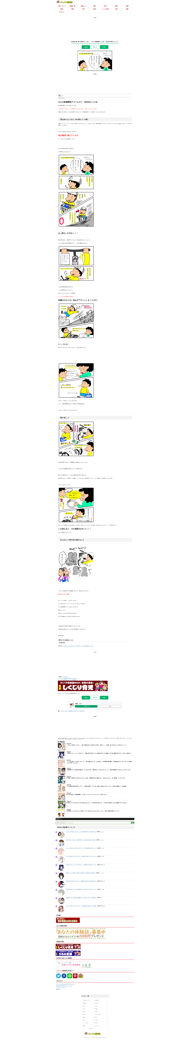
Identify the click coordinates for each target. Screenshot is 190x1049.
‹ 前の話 (86, 47)
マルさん (65, 676)
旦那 (116, 9)
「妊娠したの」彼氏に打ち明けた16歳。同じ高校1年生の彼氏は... (80, 873)
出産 (83, 1008)
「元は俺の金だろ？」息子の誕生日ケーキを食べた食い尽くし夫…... (81, 889)
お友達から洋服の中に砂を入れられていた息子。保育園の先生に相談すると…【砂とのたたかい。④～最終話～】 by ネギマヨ (95, 778)
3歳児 (72, 9)
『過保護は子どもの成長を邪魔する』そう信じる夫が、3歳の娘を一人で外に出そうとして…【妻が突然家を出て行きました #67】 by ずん (98, 769)
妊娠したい (83, 6)
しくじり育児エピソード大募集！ (68, 680)
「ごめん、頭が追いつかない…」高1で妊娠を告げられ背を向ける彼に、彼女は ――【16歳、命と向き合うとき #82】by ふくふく (96, 745)
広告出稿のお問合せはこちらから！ (64, 985)
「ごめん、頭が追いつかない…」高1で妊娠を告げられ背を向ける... (80, 831)
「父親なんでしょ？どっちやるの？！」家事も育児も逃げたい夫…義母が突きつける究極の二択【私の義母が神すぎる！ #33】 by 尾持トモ (98, 753)
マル (62, 95)
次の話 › (104, 47)
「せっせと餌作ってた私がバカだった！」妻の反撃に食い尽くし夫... (81, 848)
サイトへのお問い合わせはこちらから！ (65, 984)
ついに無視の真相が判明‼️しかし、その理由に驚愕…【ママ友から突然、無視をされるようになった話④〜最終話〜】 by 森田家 (96, 786)
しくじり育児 (105, 9)
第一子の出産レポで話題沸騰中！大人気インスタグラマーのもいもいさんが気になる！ (86, 794)
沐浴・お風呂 (98, 1014)
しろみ (102, 848)
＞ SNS (109, 706)
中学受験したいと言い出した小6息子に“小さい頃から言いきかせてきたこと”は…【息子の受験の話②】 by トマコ (92, 811)
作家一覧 (95, 47)
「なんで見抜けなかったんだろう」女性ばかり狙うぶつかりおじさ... (81, 856)
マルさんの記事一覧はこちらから (68, 678)
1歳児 (127, 6)
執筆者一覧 (72, 6)
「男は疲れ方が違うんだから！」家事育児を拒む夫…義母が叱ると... (81, 881)
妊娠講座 (84, 1003)
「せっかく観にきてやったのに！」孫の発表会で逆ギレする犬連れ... (81, 906)
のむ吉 (102, 856)
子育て (105, 6)
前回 (72, 112)
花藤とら (103, 906)
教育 (83, 1020)
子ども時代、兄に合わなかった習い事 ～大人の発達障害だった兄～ (78, 646)
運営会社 (58, 989)
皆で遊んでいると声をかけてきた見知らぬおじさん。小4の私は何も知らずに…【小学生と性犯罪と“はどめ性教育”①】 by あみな (96, 802)
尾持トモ (103, 864)
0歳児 (116, 6)
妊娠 (94, 6)
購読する (59, 819)
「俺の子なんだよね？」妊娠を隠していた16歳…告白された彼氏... (80, 840)
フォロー (61, 693)
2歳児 (61, 9)
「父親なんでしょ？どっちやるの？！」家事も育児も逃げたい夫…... (81, 864)
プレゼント (61, 12)
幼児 (83, 9)
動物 (127, 9)
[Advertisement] (95, 27)
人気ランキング (62, 6)
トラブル (62, 711)
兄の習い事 (81, 711)
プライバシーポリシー (61, 987)
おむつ (84, 1014)
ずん (102, 897)
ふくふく (102, 831)
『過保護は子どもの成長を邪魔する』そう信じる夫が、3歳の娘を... (81, 897)
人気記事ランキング (87, 1000)
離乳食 (84, 1017)
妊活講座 (97, 1000)
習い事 (74, 711)
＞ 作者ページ (86, 706)
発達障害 (70, 711)
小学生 (94, 9)
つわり (96, 1006)
